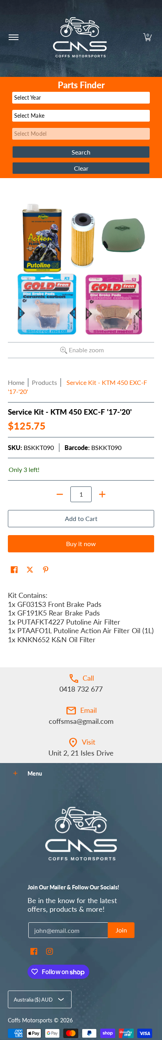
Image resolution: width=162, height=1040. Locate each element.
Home (16, 382)
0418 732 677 (81, 689)
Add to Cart (81, 518)
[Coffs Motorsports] (79, 37)
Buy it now (81, 543)
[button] (147, 37)
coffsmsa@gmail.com (81, 721)
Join (121, 930)
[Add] (102, 494)
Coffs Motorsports (30, 1020)
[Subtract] (59, 494)
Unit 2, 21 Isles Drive (81, 753)
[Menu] (13, 37)
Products (44, 382)
